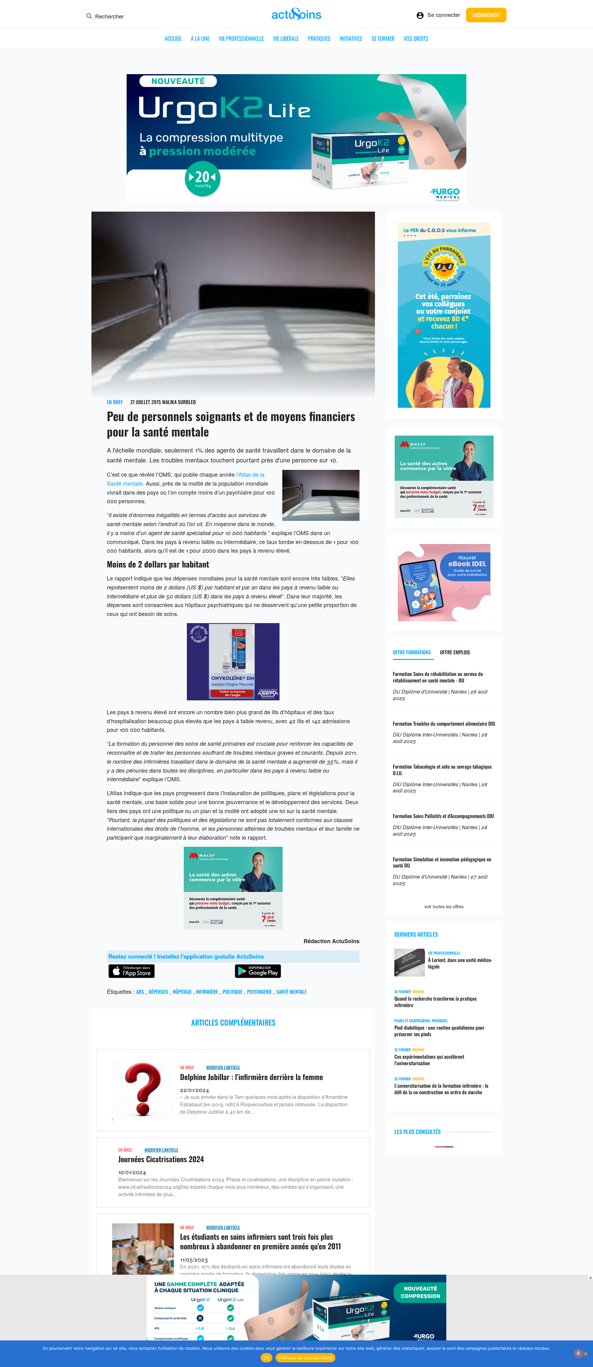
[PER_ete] (444, 405)
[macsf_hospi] (233, 927)
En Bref (115, 402)
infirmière (207, 991)
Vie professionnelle (241, 38)
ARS (140, 991)
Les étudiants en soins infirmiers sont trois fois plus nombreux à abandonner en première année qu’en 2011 (260, 1241)
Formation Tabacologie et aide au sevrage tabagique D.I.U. (442, 770)
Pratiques (319, 38)
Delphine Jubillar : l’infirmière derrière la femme (251, 1076)
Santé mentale (291, 991)
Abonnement (486, 15)
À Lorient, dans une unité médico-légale (460, 963)
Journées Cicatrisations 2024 (161, 1158)
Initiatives (351, 38)
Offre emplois (455, 652)
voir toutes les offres (444, 906)
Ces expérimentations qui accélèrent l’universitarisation (429, 1060)
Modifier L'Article (223, 1067)
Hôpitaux (182, 991)
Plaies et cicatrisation (412, 1020)
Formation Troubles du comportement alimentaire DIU (444, 723)
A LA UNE (200, 38)
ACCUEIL (173, 38)
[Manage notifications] (578, 1353)
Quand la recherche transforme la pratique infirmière (435, 1002)
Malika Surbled (179, 402)
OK (267, 1357)
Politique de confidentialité (305, 1357)
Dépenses (158, 991)
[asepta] (233, 698)
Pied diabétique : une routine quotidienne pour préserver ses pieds (439, 1031)
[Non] (585, 1354)
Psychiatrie (259, 991)
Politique (232, 991)
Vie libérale (286, 38)
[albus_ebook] (444, 619)
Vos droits (416, 38)
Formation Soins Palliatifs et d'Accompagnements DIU (443, 816)
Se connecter (443, 15)
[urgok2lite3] (296, 202)
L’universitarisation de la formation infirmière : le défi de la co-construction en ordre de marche (441, 1089)
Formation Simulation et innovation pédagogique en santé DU (442, 862)
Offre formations (412, 652)
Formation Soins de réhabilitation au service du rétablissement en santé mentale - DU (438, 677)
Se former (383, 38)
